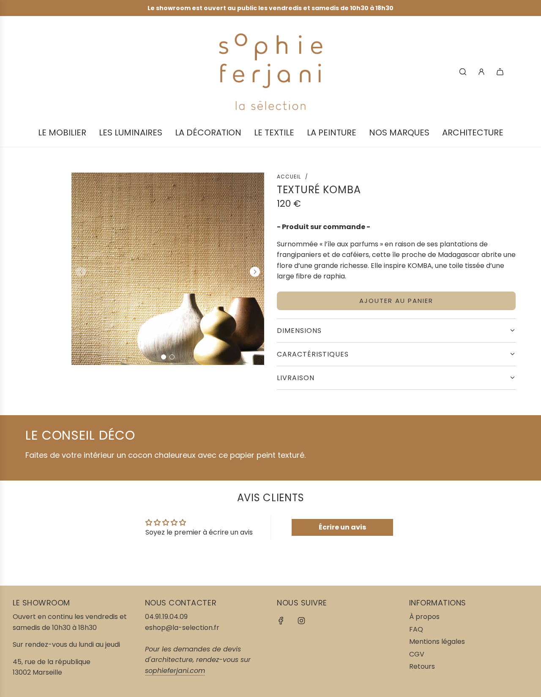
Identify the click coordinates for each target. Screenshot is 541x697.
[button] (163, 356)
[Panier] (500, 71)
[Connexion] (481, 71)
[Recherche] (463, 71)
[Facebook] (281, 620)
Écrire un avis (342, 527)
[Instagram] (301, 620)
